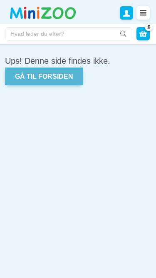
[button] (126, 13)
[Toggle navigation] (143, 13)
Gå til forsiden (44, 76)
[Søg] (123, 33)
